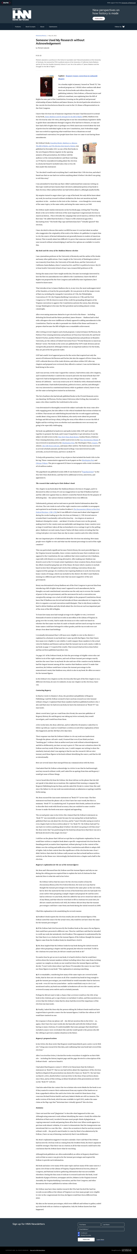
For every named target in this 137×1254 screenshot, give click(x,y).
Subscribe (99, 18)
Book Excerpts (30, 27)
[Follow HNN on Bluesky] (123, 27)
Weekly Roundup (86, 1235)
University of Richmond (129, 3)
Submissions (53, 27)
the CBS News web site (51, 446)
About (42, 27)
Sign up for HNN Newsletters (37, 1250)
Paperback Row (88, 472)
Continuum (84, 1233)
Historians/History (41, 35)
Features (18, 27)
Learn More (100, 1239)
